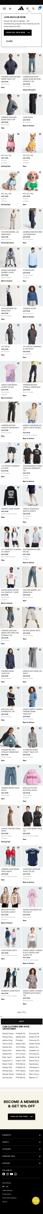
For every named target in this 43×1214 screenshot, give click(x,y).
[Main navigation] (4, 8)
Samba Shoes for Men (8, 1054)
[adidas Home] (21, 8)
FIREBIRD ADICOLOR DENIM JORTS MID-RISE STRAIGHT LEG (10, 633)
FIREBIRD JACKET (29, 308)
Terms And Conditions (9, 1198)
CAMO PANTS (28, 117)
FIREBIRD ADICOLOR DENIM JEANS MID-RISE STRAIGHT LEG (32, 79)
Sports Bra (6, 1051)
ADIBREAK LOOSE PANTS (10, 991)
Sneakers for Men (35, 1051)
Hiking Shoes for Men (8, 1037)
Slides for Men (35, 1057)
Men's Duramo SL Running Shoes (35, 1074)
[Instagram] (7, 1174)
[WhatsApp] (15, 1174)
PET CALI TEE (6, 155)
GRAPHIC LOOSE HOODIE (10, 509)
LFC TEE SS (5, 347)
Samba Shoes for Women (8, 1047)
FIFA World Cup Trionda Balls (21, 1078)
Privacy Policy (6, 1194)
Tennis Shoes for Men (8, 1044)
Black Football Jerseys (8, 1064)
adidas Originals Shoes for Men (8, 1040)
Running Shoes (35, 1040)
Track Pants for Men (35, 1071)
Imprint (4, 1202)
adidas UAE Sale (21, 1051)
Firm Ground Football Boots (21, 1054)
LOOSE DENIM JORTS (9, 950)
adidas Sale (20, 1044)
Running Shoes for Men (35, 1034)
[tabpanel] (21, 538)
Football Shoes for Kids (21, 1067)
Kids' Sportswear (8, 1057)
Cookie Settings (7, 1190)
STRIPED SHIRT (29, 270)
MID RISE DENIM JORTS (31, 631)
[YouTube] (11, 1174)
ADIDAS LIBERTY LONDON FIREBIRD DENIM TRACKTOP (32, 711)
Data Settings (6, 1183)
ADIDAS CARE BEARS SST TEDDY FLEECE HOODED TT (32, 428)
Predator (19, 1040)
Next (21, 1021)
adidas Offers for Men (21, 1057)
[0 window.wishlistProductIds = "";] (10, 8)
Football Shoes (21, 1034)
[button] (18, 55)
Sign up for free (19, 1116)
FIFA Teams (21, 1071)
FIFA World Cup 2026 (21, 1064)
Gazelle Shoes (8, 1067)
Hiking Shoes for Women (8, 1071)
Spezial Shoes (8, 1074)
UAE (7, 1186)
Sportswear (34, 1064)
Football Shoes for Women (21, 1074)
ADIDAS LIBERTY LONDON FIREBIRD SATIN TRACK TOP (32, 993)
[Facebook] (3, 1174)
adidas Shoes (34, 1044)
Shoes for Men (35, 1037)
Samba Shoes (8, 1034)
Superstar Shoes (8, 1061)
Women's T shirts (35, 1078)
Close (9, 41)
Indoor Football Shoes (21, 1061)
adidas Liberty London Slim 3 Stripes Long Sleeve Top (32, 953)
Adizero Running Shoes (35, 1047)
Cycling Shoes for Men (8, 1078)
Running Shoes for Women (35, 1054)
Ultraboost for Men (35, 1067)
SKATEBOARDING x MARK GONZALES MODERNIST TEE (32, 468)
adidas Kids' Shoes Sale (21, 1037)
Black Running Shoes (35, 1061)
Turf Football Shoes (21, 1047)
